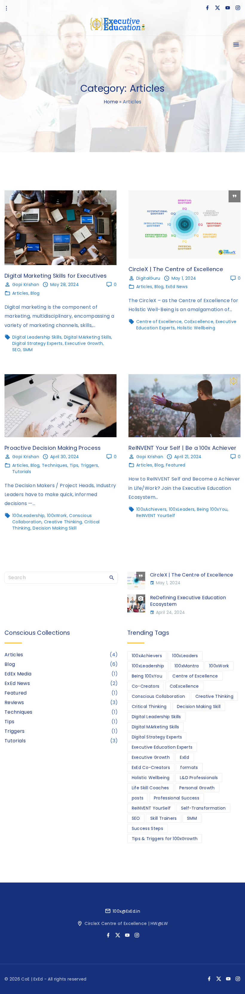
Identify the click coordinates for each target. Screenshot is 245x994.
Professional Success (176, 798)
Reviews (14, 702)
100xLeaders (182, 509)
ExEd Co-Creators (151, 767)
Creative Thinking (63, 522)
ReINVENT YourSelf (155, 516)
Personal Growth (197, 788)
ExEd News (177, 287)
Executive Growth (84, 343)
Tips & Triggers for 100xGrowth (165, 839)
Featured (176, 465)
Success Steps (147, 828)
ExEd (184, 757)
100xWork (57, 516)
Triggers (89, 465)
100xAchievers (151, 509)
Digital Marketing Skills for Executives (55, 275)
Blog (34, 293)
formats (189, 767)
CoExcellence (198, 322)
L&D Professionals (199, 778)
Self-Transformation (203, 808)
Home (111, 101)
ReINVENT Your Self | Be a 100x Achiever (182, 448)
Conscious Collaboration (158, 696)
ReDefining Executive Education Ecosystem (188, 601)
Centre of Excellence (159, 322)
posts (138, 798)
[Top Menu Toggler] (236, 44)
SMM (28, 350)
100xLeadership (28, 516)
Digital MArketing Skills (87, 337)
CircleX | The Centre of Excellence (175, 269)
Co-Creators (146, 686)
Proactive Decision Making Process (52, 448)
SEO (16, 350)
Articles (20, 293)
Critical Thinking (149, 706)
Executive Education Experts (162, 747)
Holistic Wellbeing (196, 328)
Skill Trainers (163, 818)
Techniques (54, 465)
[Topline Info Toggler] (6, 8)
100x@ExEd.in (126, 911)
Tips (74, 465)
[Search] (112, 577)
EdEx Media (17, 673)
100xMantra (186, 666)
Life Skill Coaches (150, 788)
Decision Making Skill (54, 528)
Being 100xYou (212, 509)
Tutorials (21, 472)
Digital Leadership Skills (37, 337)
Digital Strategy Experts (37, 343)
